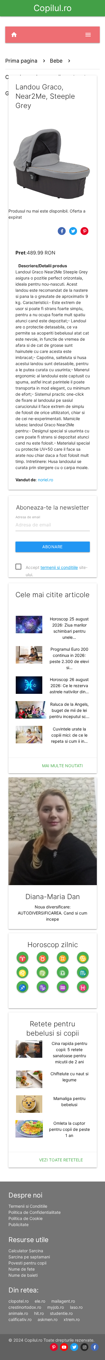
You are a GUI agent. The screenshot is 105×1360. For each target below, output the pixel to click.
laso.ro (76, 1307)
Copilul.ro (53, 8)
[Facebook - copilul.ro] (95, 1347)
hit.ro (39, 1313)
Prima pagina (21, 61)
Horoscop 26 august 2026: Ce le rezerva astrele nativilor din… (69, 685)
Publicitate (18, 1224)
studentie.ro (61, 1313)
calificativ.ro (20, 1319)
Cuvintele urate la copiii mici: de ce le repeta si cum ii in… (69, 735)
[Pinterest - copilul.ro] (54, 1347)
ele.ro (40, 1301)
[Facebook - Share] (62, 230)
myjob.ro (55, 1307)
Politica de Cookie (25, 1218)
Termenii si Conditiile (27, 1206)
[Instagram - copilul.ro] (84, 1347)
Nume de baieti (23, 1275)
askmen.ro (47, 1319)
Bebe (56, 61)
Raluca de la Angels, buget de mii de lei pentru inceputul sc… (69, 710)
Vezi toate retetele (61, 1159)
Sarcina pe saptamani (29, 1256)
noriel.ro (45, 479)
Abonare (52, 546)
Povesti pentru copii (27, 1262)
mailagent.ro (63, 1301)
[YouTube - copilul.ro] (64, 1347)
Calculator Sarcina (25, 1250)
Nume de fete (21, 1269)
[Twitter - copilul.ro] (74, 1347)
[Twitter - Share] (74, 230)
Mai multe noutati (62, 765)
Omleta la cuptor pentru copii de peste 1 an (69, 1129)
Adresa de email (27, 517)
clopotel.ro (18, 1301)
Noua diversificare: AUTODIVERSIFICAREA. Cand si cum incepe (52, 913)
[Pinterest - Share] (85, 230)
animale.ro (18, 1313)
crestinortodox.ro (24, 1307)
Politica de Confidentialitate (34, 1212)
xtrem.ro (72, 1319)
